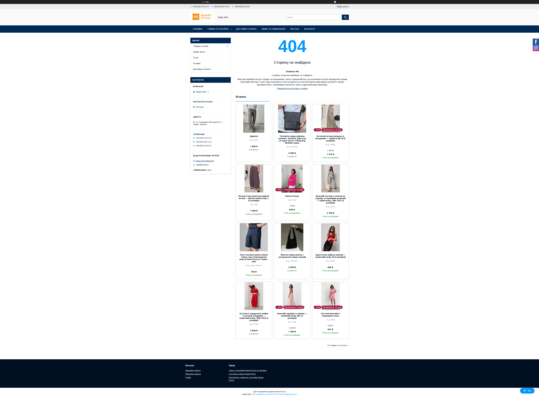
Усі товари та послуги (336, 345)
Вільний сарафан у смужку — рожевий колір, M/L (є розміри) (292, 315)
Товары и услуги (200, 46)
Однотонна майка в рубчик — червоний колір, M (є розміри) (330, 256)
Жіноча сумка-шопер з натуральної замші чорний (292, 256)
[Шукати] (345, 17)
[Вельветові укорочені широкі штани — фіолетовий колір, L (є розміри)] (254, 178)
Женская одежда (193, 370)
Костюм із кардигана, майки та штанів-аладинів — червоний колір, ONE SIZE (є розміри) (254, 316)
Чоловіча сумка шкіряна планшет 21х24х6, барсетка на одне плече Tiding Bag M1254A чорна (292, 139)
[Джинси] (254, 118)
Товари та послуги (217, 29)
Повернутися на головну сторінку (292, 88)
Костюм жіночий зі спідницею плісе (330, 314)
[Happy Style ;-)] (202, 22)
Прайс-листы (199, 52)
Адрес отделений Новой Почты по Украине (248, 370)
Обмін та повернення (273, 29)
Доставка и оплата (202, 69)
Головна (197, 29)
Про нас (294, 29)
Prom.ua (282, 392)
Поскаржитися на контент (264, 394)
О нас (195, 58)
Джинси (254, 136)
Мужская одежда (193, 374)
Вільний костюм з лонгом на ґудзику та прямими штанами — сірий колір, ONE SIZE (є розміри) (330, 199)
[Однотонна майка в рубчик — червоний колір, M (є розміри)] (330, 237)
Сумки (188, 377)
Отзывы (196, 63)
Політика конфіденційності (286, 394)
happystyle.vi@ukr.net (205, 161)
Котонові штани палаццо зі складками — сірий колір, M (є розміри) (330, 138)
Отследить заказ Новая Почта (242, 374)
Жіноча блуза (292, 196)
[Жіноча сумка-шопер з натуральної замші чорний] (292, 237)
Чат (529, 391)
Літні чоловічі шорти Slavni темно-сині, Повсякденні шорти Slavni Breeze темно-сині (253, 258)
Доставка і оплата (246, 29)
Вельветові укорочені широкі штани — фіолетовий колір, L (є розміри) (254, 198)
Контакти (309, 29)
